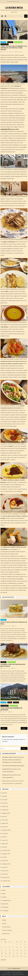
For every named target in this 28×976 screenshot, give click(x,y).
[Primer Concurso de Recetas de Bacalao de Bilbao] (14, 609)
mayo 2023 (5, 803)
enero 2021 (5, 820)
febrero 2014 (5, 870)
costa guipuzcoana (6, 900)
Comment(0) (19, 52)
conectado (15, 739)
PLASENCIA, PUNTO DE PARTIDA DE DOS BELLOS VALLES (13, 665)
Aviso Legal (7, 972)
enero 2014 (5, 874)
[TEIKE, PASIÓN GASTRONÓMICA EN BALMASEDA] (14, 691)
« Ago (2, 960)
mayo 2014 (5, 867)
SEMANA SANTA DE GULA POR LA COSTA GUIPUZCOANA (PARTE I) (11, 776)
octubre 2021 (5, 810)
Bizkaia (9, 702)
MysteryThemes (16, 968)
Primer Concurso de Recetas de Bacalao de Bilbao (14, 623)
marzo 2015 (5, 860)
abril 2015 (4, 857)
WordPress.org (5, 933)
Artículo (3, 42)
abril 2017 (4, 837)
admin (12, 52)
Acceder (4, 923)
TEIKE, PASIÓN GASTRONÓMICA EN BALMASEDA (11, 709)
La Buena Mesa (14, 8)
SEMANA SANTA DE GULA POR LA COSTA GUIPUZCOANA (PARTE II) (11, 770)
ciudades (10, 42)
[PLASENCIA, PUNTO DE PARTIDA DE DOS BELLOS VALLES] (14, 651)
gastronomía (4, 705)
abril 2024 (4, 796)
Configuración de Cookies (18, 974)
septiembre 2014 (6, 864)
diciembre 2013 (6, 877)
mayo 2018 (5, 833)
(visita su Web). (10, 129)
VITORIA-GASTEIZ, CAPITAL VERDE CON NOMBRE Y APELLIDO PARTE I (24, 728)
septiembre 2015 (6, 854)
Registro (4, 920)
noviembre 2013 (6, 881)
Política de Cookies (6, 974)
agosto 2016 (5, 843)
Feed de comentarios (7, 930)
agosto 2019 (5, 823)
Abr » (5, 960)
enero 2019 (5, 826)
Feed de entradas (6, 927)
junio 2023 (4, 799)
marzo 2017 (5, 840)
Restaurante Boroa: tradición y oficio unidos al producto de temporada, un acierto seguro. (13, 782)
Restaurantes (18, 42)
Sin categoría (4, 44)
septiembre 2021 (6, 813)
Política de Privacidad (17, 972)
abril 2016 (4, 847)
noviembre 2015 (6, 850)
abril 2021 (4, 816)
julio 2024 (4, 793)
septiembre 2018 (6, 830)
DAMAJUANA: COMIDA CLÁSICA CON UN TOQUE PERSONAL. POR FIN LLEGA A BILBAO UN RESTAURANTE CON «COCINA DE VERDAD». (13, 759)
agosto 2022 (5, 806)
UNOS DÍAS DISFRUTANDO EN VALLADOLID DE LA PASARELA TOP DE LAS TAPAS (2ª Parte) (5, 728)
